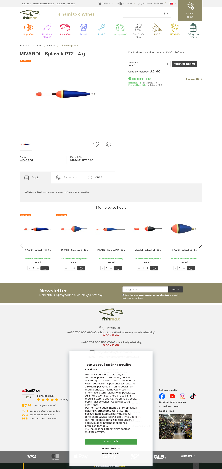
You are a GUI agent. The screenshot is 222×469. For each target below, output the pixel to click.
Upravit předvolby (111, 449)
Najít (166, 14)
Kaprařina (28, 34)
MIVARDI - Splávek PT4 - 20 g (111, 250)
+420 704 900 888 (93, 342)
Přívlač (101, 34)
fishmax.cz (30, 14)
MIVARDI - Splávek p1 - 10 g (148, 250)
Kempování (120, 34)
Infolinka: (113, 328)
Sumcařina (65, 34)
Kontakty (26, 3)
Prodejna (60, 3)
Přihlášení (147, 3)
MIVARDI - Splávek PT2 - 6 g (38, 250)
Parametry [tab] (70, 177)
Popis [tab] (35, 177)
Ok (196, 466)
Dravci (83, 34)
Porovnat (126, 3)
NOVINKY (175, 34)
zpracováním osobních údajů (154, 295)
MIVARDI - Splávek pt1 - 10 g (74, 250)
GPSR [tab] (98, 177)
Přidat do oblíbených (96, 144)
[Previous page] (22, 245)
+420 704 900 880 (80, 332)
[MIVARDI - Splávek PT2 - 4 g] (66, 95)
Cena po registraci (138, 72)
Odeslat (175, 290)
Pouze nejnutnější (111, 454)
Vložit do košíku (44, 268)
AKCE (157, 34)
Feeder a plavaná (47, 35)
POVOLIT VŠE (111, 442)
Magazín (71, 3)
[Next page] (200, 245)
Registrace (158, 3)
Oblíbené (106, 3)
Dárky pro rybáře (193, 35)
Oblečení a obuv (138, 35)
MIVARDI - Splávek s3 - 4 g (184, 250)
